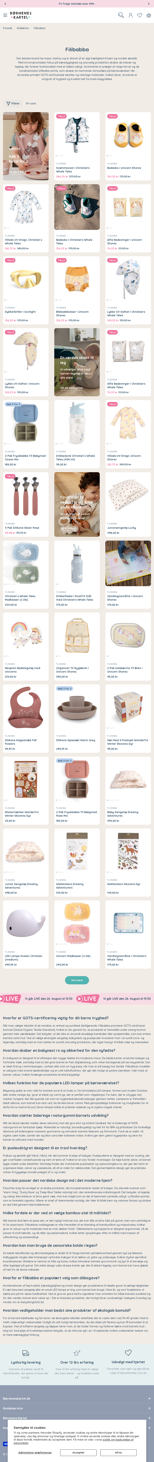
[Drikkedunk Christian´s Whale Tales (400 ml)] (77, 423)
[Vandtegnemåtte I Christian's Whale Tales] (128, 923)
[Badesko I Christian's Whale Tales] (77, 207)
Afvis (118, 1452)
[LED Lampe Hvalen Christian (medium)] (26, 923)
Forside (7, 28)
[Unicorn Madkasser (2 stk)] (77, 923)
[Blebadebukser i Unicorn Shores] (77, 279)
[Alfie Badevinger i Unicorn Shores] (128, 207)
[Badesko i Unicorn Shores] (128, 135)
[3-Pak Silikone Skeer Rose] (26, 495)
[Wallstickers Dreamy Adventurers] (77, 851)
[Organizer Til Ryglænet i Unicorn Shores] (77, 635)
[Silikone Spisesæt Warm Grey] (77, 707)
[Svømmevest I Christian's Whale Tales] (77, 135)
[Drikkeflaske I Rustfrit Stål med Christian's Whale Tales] (77, 563)
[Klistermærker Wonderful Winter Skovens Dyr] (26, 779)
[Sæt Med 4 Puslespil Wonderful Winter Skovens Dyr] (128, 707)
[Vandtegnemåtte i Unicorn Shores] (128, 563)
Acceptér (78, 1452)
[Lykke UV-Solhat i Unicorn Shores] (26, 351)
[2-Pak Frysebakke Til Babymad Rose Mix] (77, 779)
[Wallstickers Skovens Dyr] (128, 851)
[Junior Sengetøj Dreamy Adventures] (26, 851)
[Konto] (130, 15)
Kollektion (23, 28)
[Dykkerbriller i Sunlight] (26, 279)
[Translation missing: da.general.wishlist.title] (139, 15)
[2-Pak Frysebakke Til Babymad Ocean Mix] (26, 423)
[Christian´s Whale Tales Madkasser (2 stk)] (26, 563)
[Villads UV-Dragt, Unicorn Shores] (128, 423)
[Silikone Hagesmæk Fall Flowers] (26, 707)
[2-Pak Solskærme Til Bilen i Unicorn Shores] (128, 635)
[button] (5, 4)
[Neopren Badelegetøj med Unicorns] (26, 635)
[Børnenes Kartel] (64, 998)
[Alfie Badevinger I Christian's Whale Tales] (128, 351)
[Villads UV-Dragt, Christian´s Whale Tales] (26, 207)
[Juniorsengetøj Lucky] (128, 495)
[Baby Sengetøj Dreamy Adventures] (128, 779)
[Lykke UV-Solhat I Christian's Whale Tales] (128, 279)
